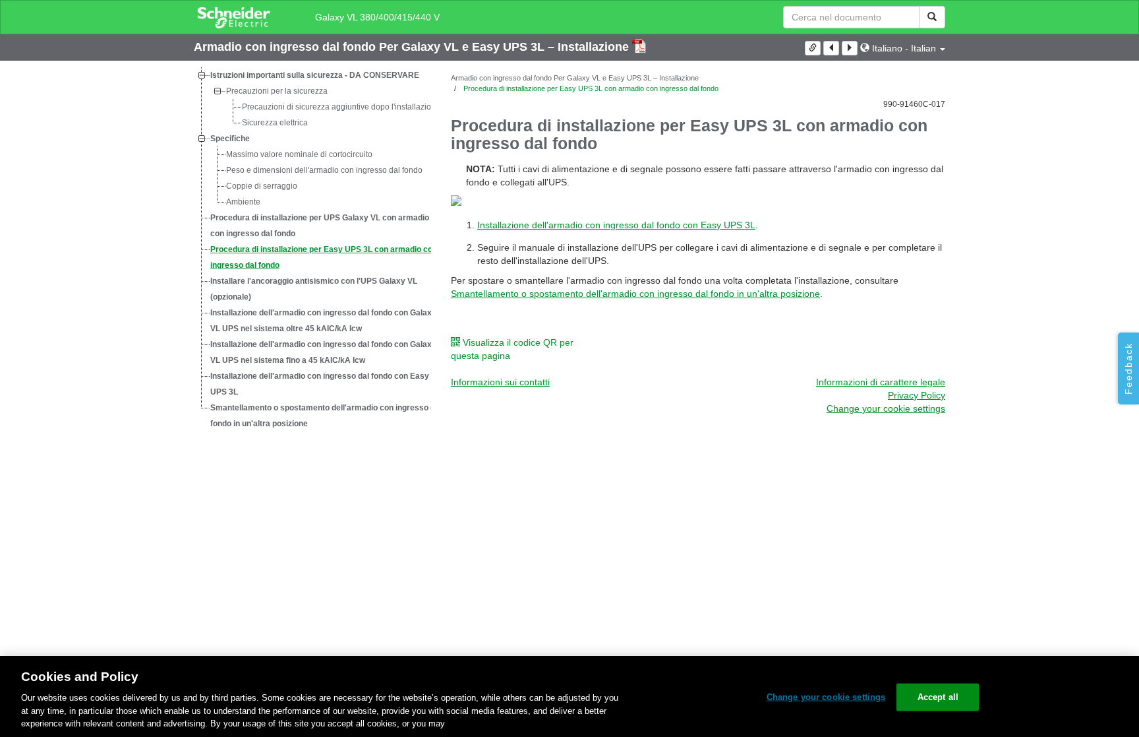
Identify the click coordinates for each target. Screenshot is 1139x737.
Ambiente (243, 202)
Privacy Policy (916, 395)
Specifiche (230, 138)
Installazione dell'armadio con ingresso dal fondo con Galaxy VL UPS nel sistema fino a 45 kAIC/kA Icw (323, 352)
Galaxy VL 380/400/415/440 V (377, 17)
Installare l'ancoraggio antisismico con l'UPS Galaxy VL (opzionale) (313, 289)
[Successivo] (850, 48)
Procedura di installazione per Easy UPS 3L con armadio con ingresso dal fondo (323, 257)
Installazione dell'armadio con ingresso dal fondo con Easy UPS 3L (319, 384)
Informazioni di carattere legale (880, 382)
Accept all (938, 697)
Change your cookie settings (826, 697)
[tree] (312, 249)
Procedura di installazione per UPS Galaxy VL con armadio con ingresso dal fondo (319, 225)
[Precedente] (831, 48)
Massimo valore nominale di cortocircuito (299, 154)
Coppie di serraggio (261, 186)
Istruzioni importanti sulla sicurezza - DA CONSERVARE (314, 75)
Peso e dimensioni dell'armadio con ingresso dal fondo (324, 170)
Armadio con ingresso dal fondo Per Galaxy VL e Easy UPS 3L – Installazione (413, 46)
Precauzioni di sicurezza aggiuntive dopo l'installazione (341, 107)
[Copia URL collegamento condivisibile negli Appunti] (813, 48)
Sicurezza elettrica (275, 122)
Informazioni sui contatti (500, 382)
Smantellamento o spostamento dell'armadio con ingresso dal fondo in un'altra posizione (326, 415)
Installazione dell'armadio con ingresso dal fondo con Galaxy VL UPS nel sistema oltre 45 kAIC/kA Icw (323, 320)
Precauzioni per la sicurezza (277, 91)
